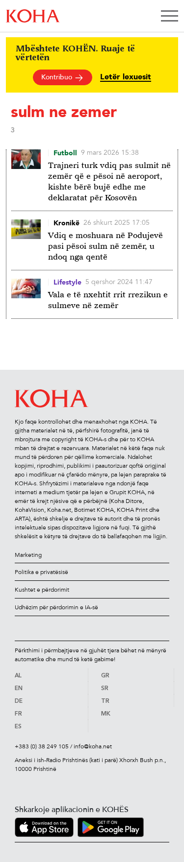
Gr (105, 676)
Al (18, 676)
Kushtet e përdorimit (42, 589)
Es (18, 727)
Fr (18, 714)
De (19, 701)
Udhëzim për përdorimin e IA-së (56, 607)
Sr (104, 689)
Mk (105, 714)
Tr (105, 701)
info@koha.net (93, 746)
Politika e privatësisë (41, 572)
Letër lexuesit (125, 77)
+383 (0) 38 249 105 (42, 746)
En (19, 689)
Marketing (28, 554)
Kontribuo (57, 77)
